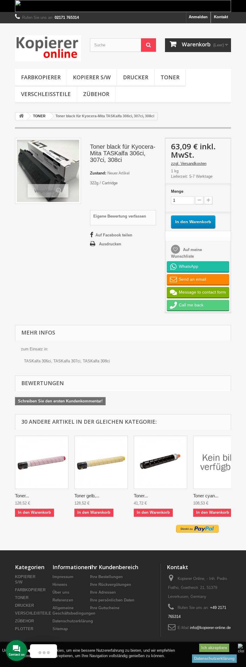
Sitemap (60, 629)
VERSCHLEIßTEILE (46, 94)
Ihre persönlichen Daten (112, 600)
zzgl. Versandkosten (188, 163)
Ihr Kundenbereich (114, 567)
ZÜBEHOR (96, 94)
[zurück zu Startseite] (21, 116)
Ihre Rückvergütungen (110, 584)
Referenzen (62, 600)
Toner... (22, 495)
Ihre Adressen (103, 592)
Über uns (60, 592)
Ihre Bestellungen (106, 577)
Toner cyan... (205, 495)
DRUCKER (135, 77)
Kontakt (221, 17)
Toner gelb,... (86, 495)
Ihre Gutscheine (104, 608)
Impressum (63, 577)
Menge (177, 191)
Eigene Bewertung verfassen (119, 216)
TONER (169, 77)
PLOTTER (24, 629)
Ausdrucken (110, 244)
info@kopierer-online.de (210, 627)
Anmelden (198, 17)
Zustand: (98, 173)
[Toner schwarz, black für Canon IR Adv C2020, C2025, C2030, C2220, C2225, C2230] (160, 462)
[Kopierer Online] (48, 48)
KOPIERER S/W (92, 77)
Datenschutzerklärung (214, 658)
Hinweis (59, 584)
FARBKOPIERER (41, 77)
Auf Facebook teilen (113, 235)
